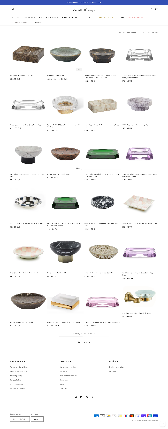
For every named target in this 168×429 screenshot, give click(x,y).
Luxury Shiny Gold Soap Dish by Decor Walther (64, 322)
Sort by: (122, 32)
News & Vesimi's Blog (68, 367)
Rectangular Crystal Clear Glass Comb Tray (25, 125)
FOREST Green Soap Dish (56, 76)
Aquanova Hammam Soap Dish (21, 76)
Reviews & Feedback (18, 389)
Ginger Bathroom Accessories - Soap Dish (99, 273)
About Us (63, 384)
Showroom (64, 380)
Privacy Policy (15, 380)
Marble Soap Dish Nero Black (57, 273)
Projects (112, 371)
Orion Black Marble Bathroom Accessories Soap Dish (101, 225)
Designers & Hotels (116, 367)
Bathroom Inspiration (68, 375)
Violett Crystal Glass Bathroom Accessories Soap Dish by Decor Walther (139, 175)
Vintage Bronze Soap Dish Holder (22, 322)
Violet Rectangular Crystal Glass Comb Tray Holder (137, 274)
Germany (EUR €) (19, 419)
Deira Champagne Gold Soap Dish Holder (136, 313)
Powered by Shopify (152, 420)
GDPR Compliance (17, 384)
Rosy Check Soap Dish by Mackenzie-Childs (25, 273)
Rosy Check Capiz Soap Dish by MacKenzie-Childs (139, 224)
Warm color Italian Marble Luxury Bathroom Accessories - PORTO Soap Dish (100, 77)
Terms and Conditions (19, 367)
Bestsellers (64, 371)
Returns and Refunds (18, 371)
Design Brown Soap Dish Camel (58, 174)
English (36, 419)
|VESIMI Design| (141, 420)
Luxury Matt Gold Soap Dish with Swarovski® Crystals (63, 126)
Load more (85, 342)
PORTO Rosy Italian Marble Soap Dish (135, 125)
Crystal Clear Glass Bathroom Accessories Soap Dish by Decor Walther (139, 77)
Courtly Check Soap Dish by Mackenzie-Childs (26, 224)
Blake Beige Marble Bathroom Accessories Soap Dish (101, 126)
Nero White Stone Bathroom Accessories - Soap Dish (27, 175)
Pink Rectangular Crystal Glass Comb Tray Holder (102, 322)
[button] (13, 9)
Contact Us (64, 389)
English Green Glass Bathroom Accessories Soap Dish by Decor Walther (64, 225)
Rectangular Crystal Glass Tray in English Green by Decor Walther (101, 175)
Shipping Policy (16, 375)
